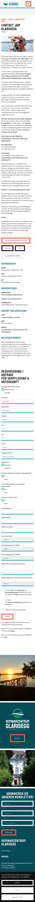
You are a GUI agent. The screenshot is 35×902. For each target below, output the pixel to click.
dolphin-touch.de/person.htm (11, 299)
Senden (7, 616)
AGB (16, 595)
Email (3, 444)
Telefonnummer (6, 453)
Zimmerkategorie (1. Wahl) (10, 545)
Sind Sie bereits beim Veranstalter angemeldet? (13, 485)
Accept (17, 883)
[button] (13, 851)
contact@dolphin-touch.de (10, 317)
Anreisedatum (6, 508)
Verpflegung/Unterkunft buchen (16, 240)
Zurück (7, 248)
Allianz (12, 631)
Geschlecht (5, 462)
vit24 (5, 637)
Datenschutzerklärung (15, 602)
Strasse (4, 416)
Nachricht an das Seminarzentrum (13, 564)
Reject (17, 890)
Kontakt (17, 738)
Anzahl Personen (7, 527)
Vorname (4, 398)
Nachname (5, 407)
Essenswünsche (6, 536)
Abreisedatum (6, 518)
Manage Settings (17, 897)
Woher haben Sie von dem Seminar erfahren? (17, 578)
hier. (11, 213)
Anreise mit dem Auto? (9, 497)
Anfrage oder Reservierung (10, 387)
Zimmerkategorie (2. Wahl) (10, 554)
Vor (20, 248)
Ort (2, 434)
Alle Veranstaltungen (12, 256)
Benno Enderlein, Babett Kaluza (12, 295)
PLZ (2, 425)
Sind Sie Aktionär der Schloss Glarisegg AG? (16, 473)
